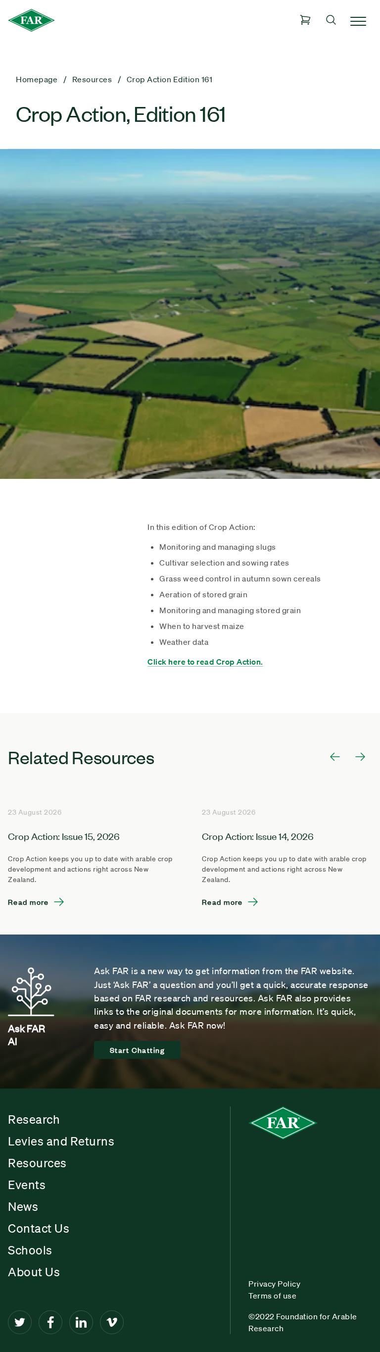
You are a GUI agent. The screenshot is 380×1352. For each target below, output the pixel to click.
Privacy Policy (274, 1284)
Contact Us (38, 1228)
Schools (30, 1250)
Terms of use (272, 1295)
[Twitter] (20, 1322)
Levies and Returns (61, 1141)
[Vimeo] (112, 1322)
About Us (34, 1272)
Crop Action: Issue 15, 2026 (64, 836)
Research (34, 1119)
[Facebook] (50, 1322)
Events (27, 1185)
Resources (37, 1163)
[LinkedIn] (81, 1322)
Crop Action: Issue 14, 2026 (258, 836)
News (23, 1206)
